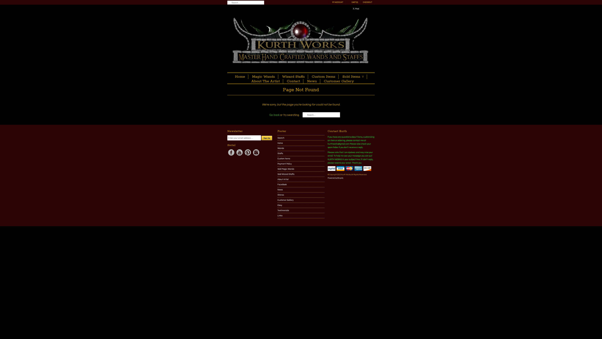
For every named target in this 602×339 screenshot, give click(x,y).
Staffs (280, 153)
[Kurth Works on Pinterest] (248, 156)
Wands (280, 148)
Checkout (367, 2)
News (312, 81)
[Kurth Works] (301, 41)
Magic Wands (263, 77)
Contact (293, 81)
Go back (274, 115)
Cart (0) (355, 2)
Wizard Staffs (293, 77)
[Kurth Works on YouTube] (240, 156)
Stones (280, 195)
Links (279, 216)
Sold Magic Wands (285, 169)
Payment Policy (284, 164)
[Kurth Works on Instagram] (256, 156)
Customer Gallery (339, 81)
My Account (337, 2)
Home (240, 77)
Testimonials (283, 210)
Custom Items (323, 77)
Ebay (279, 205)
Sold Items (353, 77)
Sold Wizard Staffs (285, 174)
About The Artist (265, 81)
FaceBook (282, 184)
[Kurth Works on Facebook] (231, 156)
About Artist (283, 179)
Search (280, 138)
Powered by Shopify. (335, 178)
